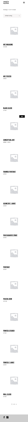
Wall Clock (7, 394)
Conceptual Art (9, 140)
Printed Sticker (9, 330)
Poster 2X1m (7, 299)
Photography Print (10, 235)
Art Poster (7, 76)
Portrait (6, 267)
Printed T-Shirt (8, 362)
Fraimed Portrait (9, 171)
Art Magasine (8, 44)
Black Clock (7, 108)
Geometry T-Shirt (9, 203)
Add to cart (8, 21)
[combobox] (12, 16)
